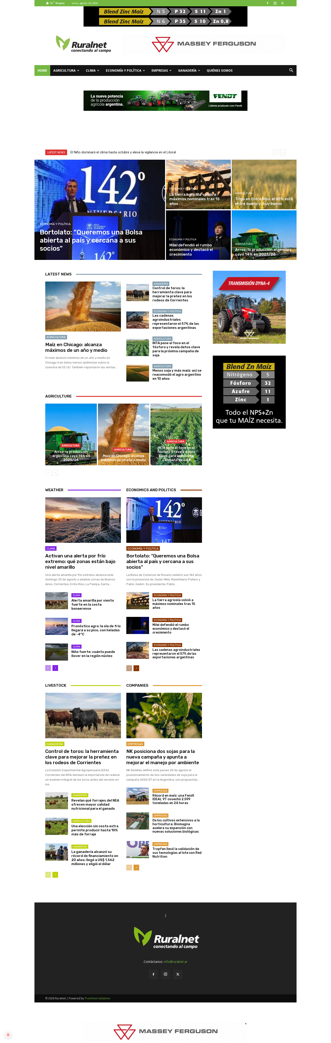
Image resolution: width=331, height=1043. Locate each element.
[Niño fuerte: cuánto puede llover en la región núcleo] (56, 652)
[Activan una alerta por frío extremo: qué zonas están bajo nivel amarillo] (83, 520)
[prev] (276, 152)
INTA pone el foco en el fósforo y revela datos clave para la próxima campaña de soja (176, 349)
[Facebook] (267, 3)
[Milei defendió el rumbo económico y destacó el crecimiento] (198, 235)
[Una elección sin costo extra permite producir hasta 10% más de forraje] (56, 826)
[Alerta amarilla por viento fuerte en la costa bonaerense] (56, 600)
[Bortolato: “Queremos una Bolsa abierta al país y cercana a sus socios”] (99, 210)
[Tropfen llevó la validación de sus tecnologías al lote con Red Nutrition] (137, 849)
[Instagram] (275, 3)
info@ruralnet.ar (175, 961)
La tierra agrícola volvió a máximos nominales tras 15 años (173, 604)
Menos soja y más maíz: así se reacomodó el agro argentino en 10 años (177, 374)
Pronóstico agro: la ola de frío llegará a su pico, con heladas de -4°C (96, 630)
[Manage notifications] (8, 1034)
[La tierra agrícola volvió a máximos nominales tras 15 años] (198, 184)
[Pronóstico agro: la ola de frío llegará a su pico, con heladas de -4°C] (56, 626)
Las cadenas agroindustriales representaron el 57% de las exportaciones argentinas (175, 322)
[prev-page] (48, 473)
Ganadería (187, 70)
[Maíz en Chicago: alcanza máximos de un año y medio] (83, 307)
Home (42, 70)
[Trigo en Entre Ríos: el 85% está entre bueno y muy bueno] (264, 184)
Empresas (160, 70)
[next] (283, 152)
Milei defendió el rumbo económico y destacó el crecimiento (170, 628)
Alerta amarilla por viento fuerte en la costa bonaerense (92, 604)
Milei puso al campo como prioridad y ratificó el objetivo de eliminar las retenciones (132, 152)
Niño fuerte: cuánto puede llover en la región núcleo (93, 654)
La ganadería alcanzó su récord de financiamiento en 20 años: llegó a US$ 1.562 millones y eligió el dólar (94, 858)
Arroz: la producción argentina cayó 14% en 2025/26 (71, 456)
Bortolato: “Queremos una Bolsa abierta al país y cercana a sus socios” (162, 561)
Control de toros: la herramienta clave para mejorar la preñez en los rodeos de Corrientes (172, 294)
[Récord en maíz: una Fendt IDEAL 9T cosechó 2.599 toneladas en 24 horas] (137, 796)
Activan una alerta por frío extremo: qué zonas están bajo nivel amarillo (80, 561)
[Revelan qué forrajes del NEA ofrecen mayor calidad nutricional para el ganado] (56, 800)
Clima (91, 70)
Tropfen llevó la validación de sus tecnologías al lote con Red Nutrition (177, 853)
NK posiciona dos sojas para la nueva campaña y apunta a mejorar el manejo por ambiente (162, 756)
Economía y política (123, 70)
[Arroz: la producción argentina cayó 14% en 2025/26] (264, 235)
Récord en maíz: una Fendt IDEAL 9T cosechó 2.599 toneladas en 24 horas (173, 799)
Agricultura (64, 70)
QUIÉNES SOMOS (220, 70)
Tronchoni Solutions (97, 998)
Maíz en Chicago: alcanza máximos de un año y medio (76, 347)
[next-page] (55, 473)
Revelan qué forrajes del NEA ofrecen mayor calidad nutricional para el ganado (95, 804)
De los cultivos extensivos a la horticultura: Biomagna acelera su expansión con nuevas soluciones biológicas (176, 826)
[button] (291, 71)
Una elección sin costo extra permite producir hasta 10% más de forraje (94, 830)
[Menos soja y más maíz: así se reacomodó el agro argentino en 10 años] (137, 373)
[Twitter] (282, 3)
